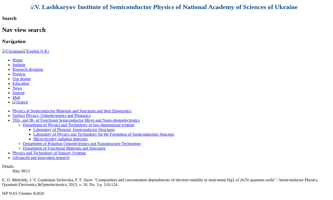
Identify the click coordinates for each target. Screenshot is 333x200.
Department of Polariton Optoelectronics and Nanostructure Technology (82, 143)
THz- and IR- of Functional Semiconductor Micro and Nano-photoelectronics (76, 120)
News (17, 88)
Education (20, 83)
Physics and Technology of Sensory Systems (49, 153)
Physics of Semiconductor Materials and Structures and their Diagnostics (71, 111)
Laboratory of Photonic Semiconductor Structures (74, 129)
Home (17, 60)
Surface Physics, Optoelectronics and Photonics (51, 115)
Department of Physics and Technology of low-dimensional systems (78, 125)
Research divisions (27, 69)
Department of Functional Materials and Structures (64, 148)
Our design (21, 79)
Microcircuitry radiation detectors (60, 139)
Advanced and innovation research (40, 157)
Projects (18, 74)
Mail (16, 97)
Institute (18, 65)
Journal (18, 93)
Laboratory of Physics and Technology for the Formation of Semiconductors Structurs (103, 134)
